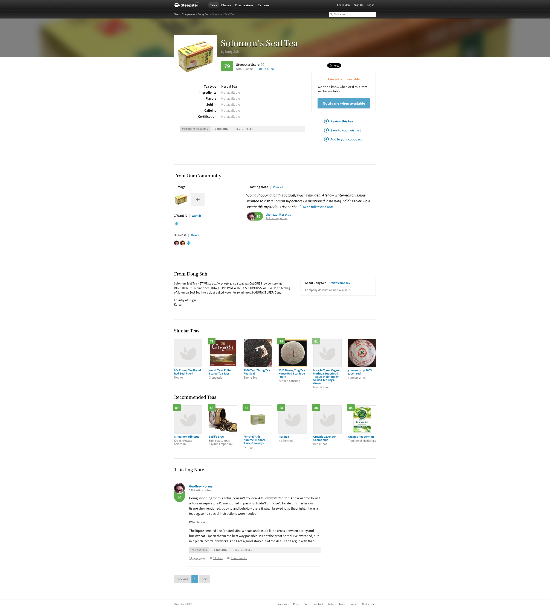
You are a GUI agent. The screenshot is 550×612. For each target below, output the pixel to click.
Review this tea (341, 121)
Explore (263, 5)
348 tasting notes (276, 218)
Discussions (244, 5)
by (230, 51)
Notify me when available (344, 103)
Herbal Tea (229, 86)
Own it (195, 235)
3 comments (239, 558)
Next (205, 579)
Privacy (354, 604)
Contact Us (368, 604)
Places (226, 5)
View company (340, 283)
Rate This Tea (265, 69)
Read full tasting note (318, 207)
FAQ (306, 604)
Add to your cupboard (346, 139)
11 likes (218, 558)
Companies (188, 14)
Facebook (318, 604)
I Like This (210, 558)
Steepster (189, 5)
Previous (182, 579)
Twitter (331, 604)
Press (296, 604)
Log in (370, 5)
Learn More (344, 5)
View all (278, 187)
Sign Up (359, 5)
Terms (342, 604)
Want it (196, 216)
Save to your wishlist (345, 130)
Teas (213, 5)
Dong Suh (203, 14)
